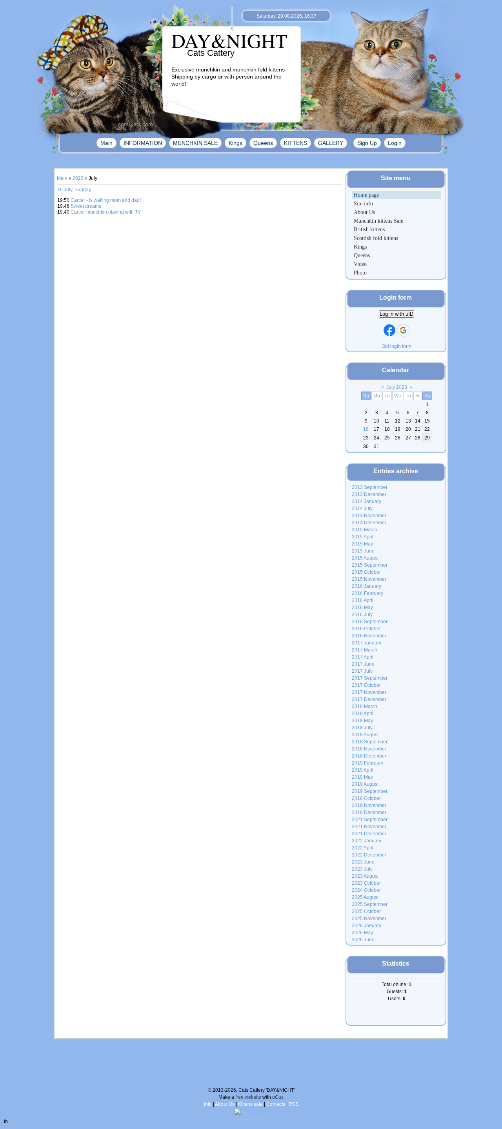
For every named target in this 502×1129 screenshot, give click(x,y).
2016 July (362, 614)
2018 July (362, 727)
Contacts (275, 1104)
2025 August (365, 897)
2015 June (363, 551)
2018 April (362, 713)
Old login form (396, 346)
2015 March (364, 529)
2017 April (362, 657)
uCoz (278, 1097)
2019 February (367, 763)
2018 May (362, 720)
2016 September (369, 621)
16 (366, 429)
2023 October (366, 883)
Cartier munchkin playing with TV (106, 212)
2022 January (366, 841)
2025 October (366, 911)
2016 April (362, 600)
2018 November (369, 749)
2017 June (363, 664)
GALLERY (330, 143)
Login (395, 143)
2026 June (363, 939)
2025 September (369, 904)
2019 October (366, 798)
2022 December (369, 855)
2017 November (369, 692)
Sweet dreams (86, 206)
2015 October (366, 572)
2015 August (365, 558)
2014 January (366, 501)
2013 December (369, 494)
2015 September (369, 565)
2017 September (369, 678)
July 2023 (396, 387)
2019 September (369, 791)
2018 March (364, 706)
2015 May (362, 544)
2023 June (363, 862)
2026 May (362, 932)
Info (208, 1104)
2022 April (362, 848)
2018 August (365, 734)
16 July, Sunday (74, 189)
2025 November (369, 918)
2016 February (367, 593)
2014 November (369, 515)
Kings (235, 143)
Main (106, 143)
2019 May (362, 777)
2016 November (369, 636)
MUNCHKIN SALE (195, 143)
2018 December (369, 756)
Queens (263, 143)
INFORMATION (143, 143)
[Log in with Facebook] (389, 330)
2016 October (366, 628)
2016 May (362, 607)
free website (248, 1097)
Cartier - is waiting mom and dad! (106, 200)
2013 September (369, 487)
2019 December (369, 812)
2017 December (369, 699)
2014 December (369, 522)
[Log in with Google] (403, 330)
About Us (225, 1104)
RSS (293, 1104)
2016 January (366, 586)
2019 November (369, 805)
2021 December (369, 833)
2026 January (366, 925)
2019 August (365, 784)
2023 (78, 178)
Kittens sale (250, 1104)
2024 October (366, 890)
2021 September (369, 819)
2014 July (362, 508)
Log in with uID (396, 314)
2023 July (362, 869)
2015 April (362, 537)
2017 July (362, 671)
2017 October (366, 685)
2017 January (366, 643)
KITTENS (295, 143)
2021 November (369, 826)
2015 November (369, 579)
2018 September (369, 742)
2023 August (365, 876)
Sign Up (367, 143)
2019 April (362, 770)
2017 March (364, 650)
